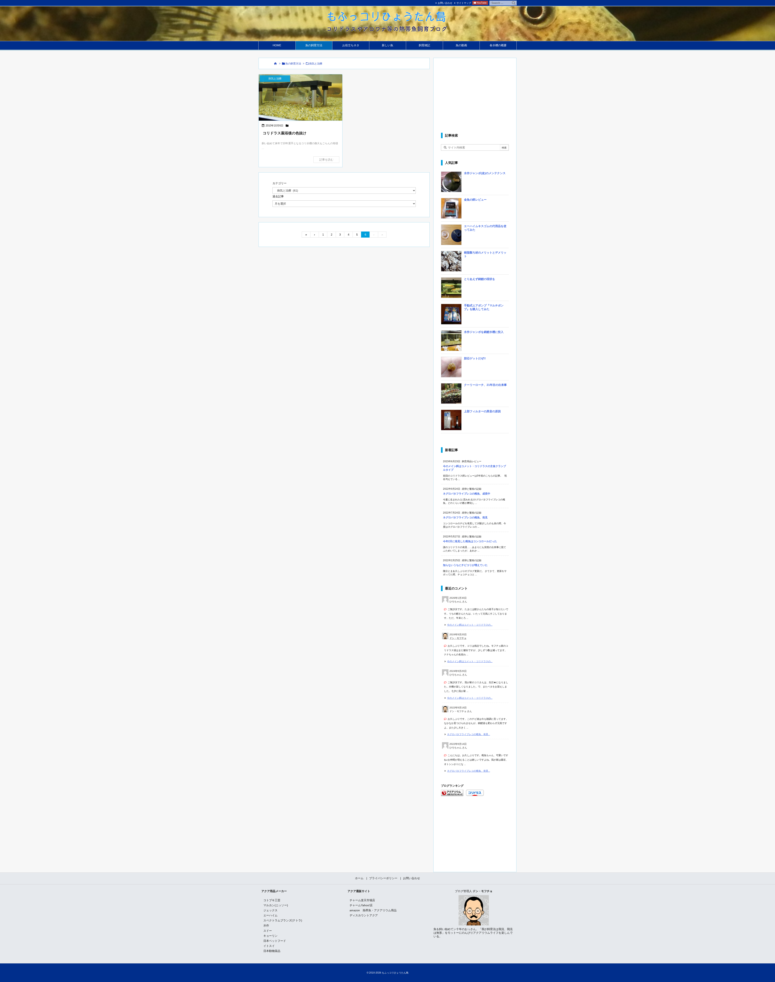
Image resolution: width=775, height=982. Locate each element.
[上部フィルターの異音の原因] (451, 421)
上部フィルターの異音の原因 (482, 411)
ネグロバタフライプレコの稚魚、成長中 (466, 493)
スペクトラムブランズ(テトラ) (282, 920)
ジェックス (270, 910)
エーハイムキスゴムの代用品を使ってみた (485, 227)
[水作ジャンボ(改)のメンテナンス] (451, 183)
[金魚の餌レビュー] (451, 209)
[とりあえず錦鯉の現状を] (451, 289)
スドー (267, 930)
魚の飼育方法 (293, 63)
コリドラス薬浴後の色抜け (284, 133)
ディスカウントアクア (364, 915)
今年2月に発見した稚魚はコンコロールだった (470, 541)
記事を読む (326, 159)
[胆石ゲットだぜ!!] (451, 368)
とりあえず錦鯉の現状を (479, 279)
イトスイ (269, 945)
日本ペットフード (274, 940)
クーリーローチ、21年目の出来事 (485, 384)
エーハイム (270, 915)
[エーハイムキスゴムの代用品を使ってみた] (451, 236)
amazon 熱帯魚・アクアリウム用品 (373, 910)
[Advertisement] (475, 94)
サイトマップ (464, 3)
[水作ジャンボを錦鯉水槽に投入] (451, 342)
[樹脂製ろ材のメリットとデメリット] (451, 262)
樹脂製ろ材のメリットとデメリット (485, 254)
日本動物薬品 (271, 951)
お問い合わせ (445, 3)
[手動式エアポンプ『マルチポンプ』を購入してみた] (451, 315)
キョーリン (270, 935)
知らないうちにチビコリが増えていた (465, 565)
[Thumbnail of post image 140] (300, 97)
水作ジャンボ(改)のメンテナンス (485, 173)
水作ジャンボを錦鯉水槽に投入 (484, 332)
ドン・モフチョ (457, 638)
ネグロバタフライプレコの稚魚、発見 (465, 517)
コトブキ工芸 (271, 900)
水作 (266, 925)
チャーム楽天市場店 (362, 900)
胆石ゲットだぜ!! (475, 358)
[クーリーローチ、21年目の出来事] (451, 395)
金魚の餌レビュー (475, 199)
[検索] (514, 3)
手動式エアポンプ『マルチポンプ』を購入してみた (484, 307)
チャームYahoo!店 (361, 905)
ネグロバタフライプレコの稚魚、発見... (468, 734)
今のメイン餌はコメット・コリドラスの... (469, 624)
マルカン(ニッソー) (275, 905)
